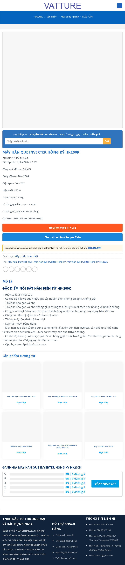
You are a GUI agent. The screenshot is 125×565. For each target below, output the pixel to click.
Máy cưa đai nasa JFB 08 (103, 446)
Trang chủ (37, 16)
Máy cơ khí (20, 256)
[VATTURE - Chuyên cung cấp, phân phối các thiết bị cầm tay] (62, 6)
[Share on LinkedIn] (34, 269)
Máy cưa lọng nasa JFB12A (21, 446)
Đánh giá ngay (105, 483)
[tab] (7, 281)
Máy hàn (12, 261)
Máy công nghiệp (70, 16)
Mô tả (7, 281)
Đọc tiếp (21, 402)
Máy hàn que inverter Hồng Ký (50, 261)
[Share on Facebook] (11, 269)
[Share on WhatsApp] (5, 269)
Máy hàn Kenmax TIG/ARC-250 (103, 396)
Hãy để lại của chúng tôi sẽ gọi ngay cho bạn (56, 134)
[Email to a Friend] (23, 269)
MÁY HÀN (87, 16)
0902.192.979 (94, 247)
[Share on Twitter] (17, 269)
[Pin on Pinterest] (29, 269)
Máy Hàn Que (25, 261)
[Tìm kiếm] (119, 5)
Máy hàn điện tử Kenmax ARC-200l (21, 396)
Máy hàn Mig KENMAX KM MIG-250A (62, 396)
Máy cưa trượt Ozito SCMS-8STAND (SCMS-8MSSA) (62, 446)
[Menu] (4, 6)
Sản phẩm (52, 16)
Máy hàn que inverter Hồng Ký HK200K (87, 261)
